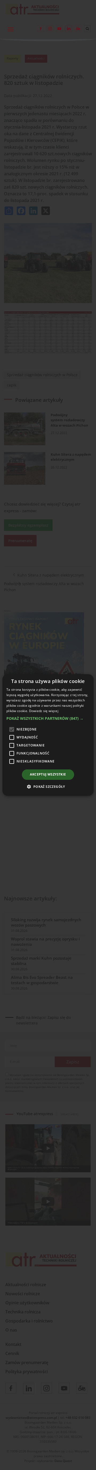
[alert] (48, 735)
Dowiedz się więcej (43, 711)
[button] (48, 718)
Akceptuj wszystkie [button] (48, 774)
